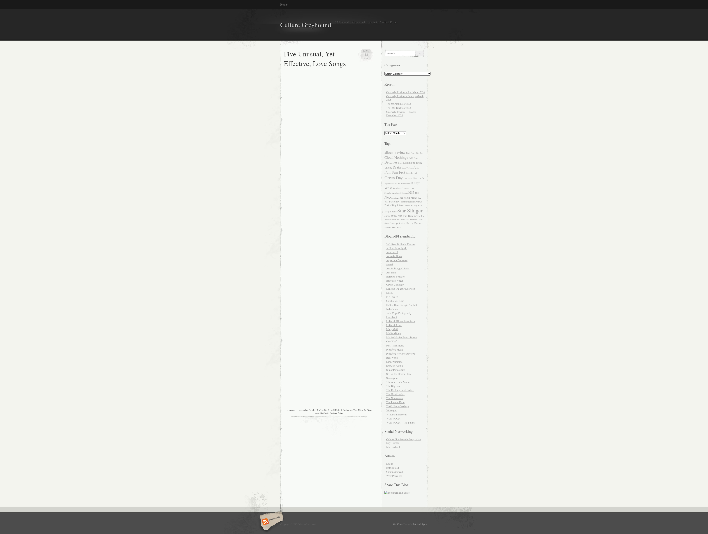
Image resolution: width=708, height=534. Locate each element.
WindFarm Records (396, 414)
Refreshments (346, 410)
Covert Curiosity (395, 284)
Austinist (391, 272)
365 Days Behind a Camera (400, 244)
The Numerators (394, 398)
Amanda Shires (394, 256)
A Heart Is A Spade (396, 248)
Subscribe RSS (270, 522)
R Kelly (336, 410)
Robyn (407, 205)
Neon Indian (393, 197)
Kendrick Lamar (401, 188)
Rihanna (400, 205)
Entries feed (392, 467)
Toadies (402, 223)
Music (326, 412)
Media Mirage (393, 333)
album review (394, 152)
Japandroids (389, 183)
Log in (389, 463)
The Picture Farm (395, 402)
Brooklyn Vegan (394, 280)
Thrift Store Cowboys (397, 406)
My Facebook (393, 447)
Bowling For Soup (324, 410)
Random (333, 412)
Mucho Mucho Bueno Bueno (401, 337)
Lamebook (391, 317)
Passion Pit (394, 201)
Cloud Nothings (396, 157)
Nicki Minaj (410, 197)
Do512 (389, 292)
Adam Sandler (309, 410)
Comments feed (394, 472)
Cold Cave (413, 158)
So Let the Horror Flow (398, 374)
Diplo (400, 163)
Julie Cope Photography (399, 313)
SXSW (387, 216)
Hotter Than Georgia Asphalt (401, 305)
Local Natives (402, 193)
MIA (417, 193)
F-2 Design (392, 297)
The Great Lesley (395, 394)
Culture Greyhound (305, 24)
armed (389, 264)
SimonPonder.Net (395, 370)
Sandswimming (394, 361)
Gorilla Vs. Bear (395, 301)
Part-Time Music (395, 345)
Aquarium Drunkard (396, 260)
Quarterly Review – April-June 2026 (405, 92)
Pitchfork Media (394, 349)
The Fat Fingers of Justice (400, 390)
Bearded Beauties (395, 276)
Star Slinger (410, 210)
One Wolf (391, 341)
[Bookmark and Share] (396, 492)
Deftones (390, 162)
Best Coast (411, 152)
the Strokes (401, 219)
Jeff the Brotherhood (402, 183)
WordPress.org (394, 476)
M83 (411, 192)
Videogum (391, 410)
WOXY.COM (393, 418)
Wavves (396, 227)
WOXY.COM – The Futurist (401, 422)
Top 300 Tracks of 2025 (399, 108)
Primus (418, 201)
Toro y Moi (412, 223)
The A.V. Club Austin (397, 382)
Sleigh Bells (390, 211)
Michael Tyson (420, 524)
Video (340, 412)
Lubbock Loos (394, 325)
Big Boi (419, 153)
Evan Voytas (407, 168)
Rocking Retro (416, 205)
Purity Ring (390, 205)
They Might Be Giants (362, 410)
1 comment (290, 410)
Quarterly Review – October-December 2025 (401, 113)
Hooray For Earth (413, 178)
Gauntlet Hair (411, 172)
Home (283, 4)
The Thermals (411, 219)
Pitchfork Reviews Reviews (400, 353)
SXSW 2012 (396, 215)
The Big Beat (393, 386)
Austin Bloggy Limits (397, 268)
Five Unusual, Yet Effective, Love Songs (315, 58)
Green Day (393, 177)
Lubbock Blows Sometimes (400, 321)
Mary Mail (392, 329)
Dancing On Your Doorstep (400, 288)
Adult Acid (392, 252)
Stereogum (392, 378)
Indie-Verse (392, 309)
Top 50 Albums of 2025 (399, 103)
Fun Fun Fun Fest (401, 169)
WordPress (398, 524)
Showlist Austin (394, 365)
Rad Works (392, 357)
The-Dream (409, 216)
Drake (397, 167)
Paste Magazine (408, 201)
